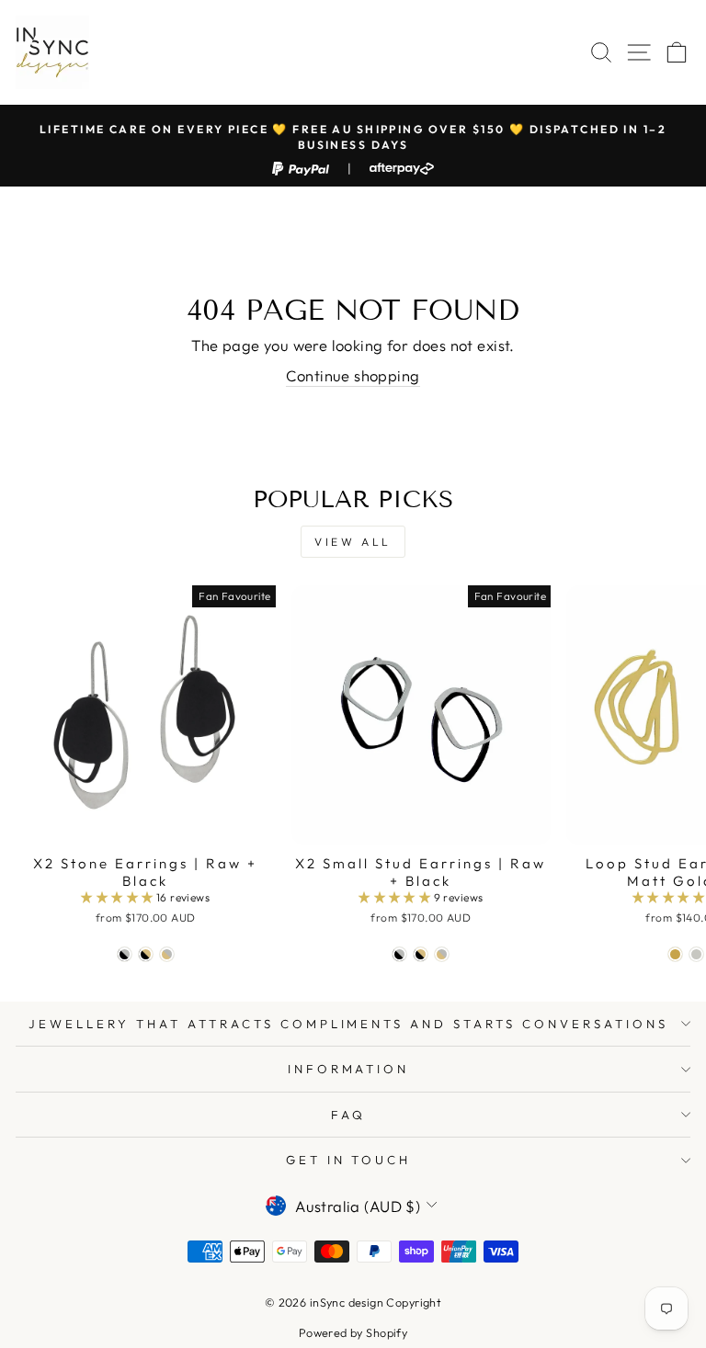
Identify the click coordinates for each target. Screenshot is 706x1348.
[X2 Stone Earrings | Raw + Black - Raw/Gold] (167, 954)
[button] (118, 897)
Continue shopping (352, 375)
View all (353, 542)
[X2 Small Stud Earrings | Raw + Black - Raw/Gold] (442, 954)
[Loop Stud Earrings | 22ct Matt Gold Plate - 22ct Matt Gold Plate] (675, 954)
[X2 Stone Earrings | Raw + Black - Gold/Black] (146, 954)
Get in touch (349, 1159)
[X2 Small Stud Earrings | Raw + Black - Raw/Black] (399, 954)
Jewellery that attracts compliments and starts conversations (347, 1023)
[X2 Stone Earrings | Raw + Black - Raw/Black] (124, 954)
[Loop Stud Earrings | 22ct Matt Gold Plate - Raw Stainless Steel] (696, 954)
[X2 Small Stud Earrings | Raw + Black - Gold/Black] (420, 954)
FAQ (348, 1114)
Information (349, 1068)
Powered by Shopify (353, 1332)
